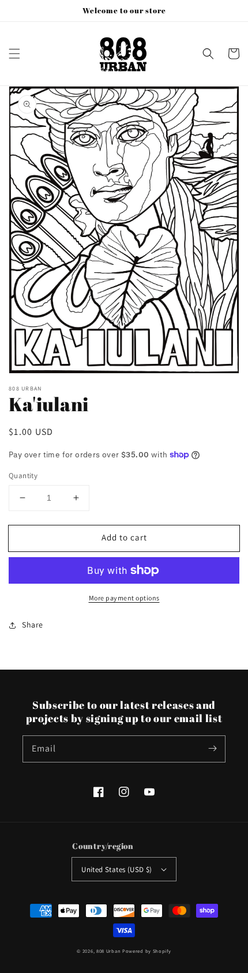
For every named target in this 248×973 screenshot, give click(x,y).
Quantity (23, 475)
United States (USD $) (116, 869)
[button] (14, 53)
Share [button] (32, 624)
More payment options (124, 597)
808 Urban (108, 951)
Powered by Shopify (146, 951)
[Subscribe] (212, 748)
